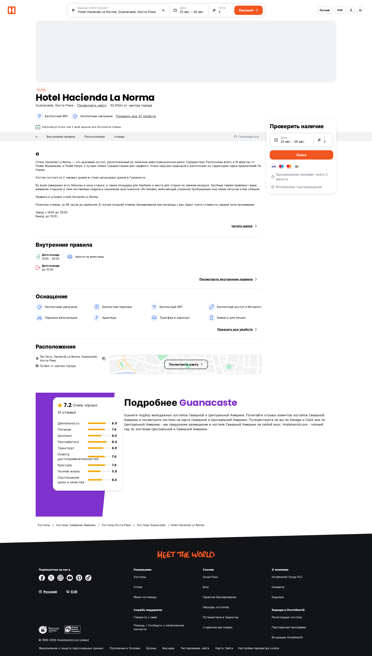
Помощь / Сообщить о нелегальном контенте (159, 627)
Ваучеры (169, 648)
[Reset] (163, 10)
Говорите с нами (145, 617)
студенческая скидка (217, 627)
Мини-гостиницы (145, 597)
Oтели (138, 587)
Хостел (41, 89)
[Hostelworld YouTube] (70, 578)
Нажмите (278, 587)
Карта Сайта (224, 648)
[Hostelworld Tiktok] (88, 578)
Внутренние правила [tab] (61, 136)
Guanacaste (44, 105)
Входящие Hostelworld (287, 637)
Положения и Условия (125, 648)
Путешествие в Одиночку (221, 617)
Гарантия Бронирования (219, 597)
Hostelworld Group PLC (287, 577)
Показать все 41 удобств (136, 116)
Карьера (278, 597)
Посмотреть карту (92, 105)
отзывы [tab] (119, 136)
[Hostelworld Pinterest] (79, 578)
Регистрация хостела (287, 617)
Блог (206, 587)
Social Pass (210, 577)
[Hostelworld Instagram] (60, 578)
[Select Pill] (351, 10)
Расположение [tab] (94, 136)
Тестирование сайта (195, 648)
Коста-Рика (64, 105)
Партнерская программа (289, 627)
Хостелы (140, 577)
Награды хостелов (216, 607)
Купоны (151, 648)
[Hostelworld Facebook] (42, 578)
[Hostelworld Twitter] (51, 578)
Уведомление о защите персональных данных (71, 648)
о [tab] (36, 136)
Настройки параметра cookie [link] (258, 648)
